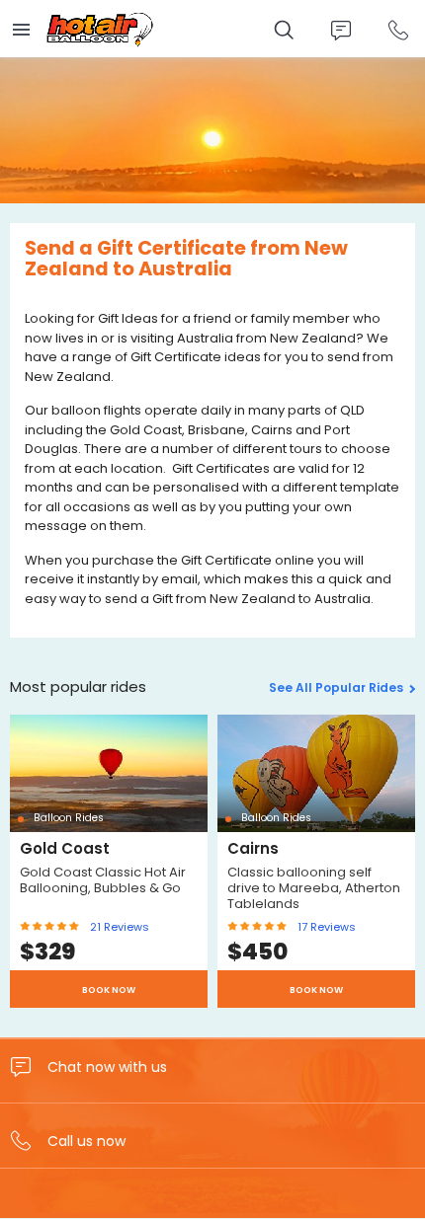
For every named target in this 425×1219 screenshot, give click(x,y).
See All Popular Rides (336, 687)
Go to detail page (109, 861)
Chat (340, 30)
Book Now (108, 990)
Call (398, 30)
